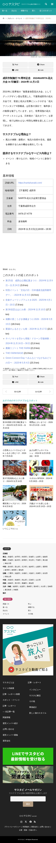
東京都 (45, 560)
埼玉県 (31, 560)
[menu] (52, 4)
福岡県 (15, 586)
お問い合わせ (8, 729)
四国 (4, 583)
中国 (4, 580)
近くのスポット (46, 11)
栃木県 (17, 560)
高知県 (31, 583)
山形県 (38, 557)
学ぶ (29, 604)
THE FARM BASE (14, 353)
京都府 (24, 573)
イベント (6, 614)
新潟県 (10, 567)
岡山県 (24, 580)
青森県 (10, 557)
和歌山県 (8, 577)
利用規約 (26, 827)
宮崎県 (50, 586)
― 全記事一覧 (9, 711)
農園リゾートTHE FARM (18, 348)
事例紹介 (33, 707)
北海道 (5, 553)
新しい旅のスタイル (37, 713)
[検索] (46, 4)
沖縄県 (15, 590)
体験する (24, 11)
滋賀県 (17, 573)
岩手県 (17, 557)
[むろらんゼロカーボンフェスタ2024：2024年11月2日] (40, 391)
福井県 (31, 567)
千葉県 (38, 560)
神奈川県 (8, 563)
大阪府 (31, 573)
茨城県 (10, 560)
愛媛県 (24, 583)
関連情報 (6, 717)
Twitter (26, 822)
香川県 (17, 583)
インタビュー (35, 689)
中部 (4, 567)
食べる (4, 11)
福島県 (45, 557)
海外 (4, 593)
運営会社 (6, 741)
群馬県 (24, 560)
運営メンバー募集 (10, 735)
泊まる (14, 11)
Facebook (30, 822)
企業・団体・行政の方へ (28, 830)
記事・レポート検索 (11, 694)
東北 (4, 557)
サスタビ (22, 839)
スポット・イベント (11, 700)
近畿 (4, 573)
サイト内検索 (8, 688)
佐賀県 (22, 586)
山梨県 (38, 567)
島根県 (17, 580)
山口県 (38, 580)
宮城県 (31, 557)
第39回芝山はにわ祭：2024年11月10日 (26, 309)
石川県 (24, 567)
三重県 (10, 573)
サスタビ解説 (35, 695)
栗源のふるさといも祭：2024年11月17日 (26, 329)
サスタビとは (8, 682)
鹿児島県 (8, 590)
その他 (30, 614)
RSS (35, 822)
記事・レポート (9, 706)
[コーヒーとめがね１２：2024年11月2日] (15, 391)
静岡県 (14, 570)
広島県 (31, 580)
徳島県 (10, 583)
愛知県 (21, 570)
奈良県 (45, 573)
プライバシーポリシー (12, 827)
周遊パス (6, 604)
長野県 (45, 567)
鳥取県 (10, 580)
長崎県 (29, 586)
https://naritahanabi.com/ (30, 183)
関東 (4, 560)
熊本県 (36, 586)
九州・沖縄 (7, 586)
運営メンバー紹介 (10, 723)
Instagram (21, 822)
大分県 (43, 586)
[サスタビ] (11, 4)
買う (33, 11)
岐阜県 (7, 570)
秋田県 (24, 557)
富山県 (17, 567)
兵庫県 (38, 573)
